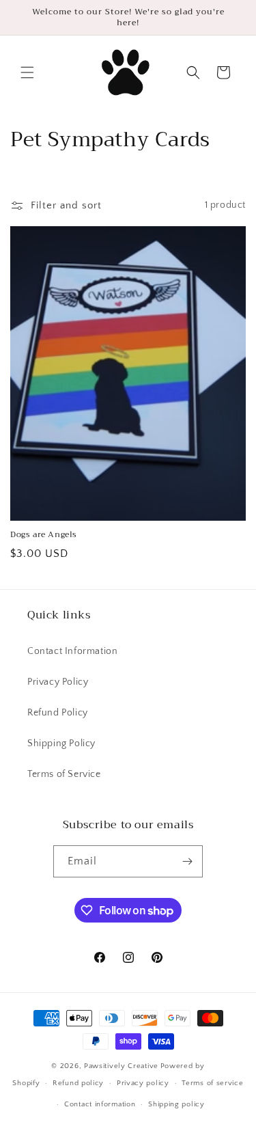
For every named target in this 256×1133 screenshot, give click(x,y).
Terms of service (212, 1083)
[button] (27, 72)
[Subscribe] (187, 861)
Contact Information (72, 651)
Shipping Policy (61, 743)
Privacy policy (143, 1083)
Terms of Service (64, 774)
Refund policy (78, 1083)
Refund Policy (57, 712)
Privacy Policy (57, 682)
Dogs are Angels (43, 535)
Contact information (99, 1104)
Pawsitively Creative (121, 1066)
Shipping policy (176, 1104)
